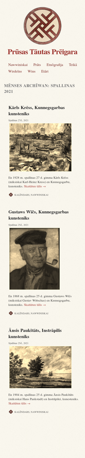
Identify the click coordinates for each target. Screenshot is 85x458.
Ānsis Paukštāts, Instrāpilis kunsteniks (35, 333)
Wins (31, 71)
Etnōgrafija (55, 64)
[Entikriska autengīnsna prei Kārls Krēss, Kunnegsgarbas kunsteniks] (44, 147)
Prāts (37, 64)
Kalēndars (22, 194)
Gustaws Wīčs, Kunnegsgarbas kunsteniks (38, 214)
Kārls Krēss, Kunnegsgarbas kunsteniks (36, 110)
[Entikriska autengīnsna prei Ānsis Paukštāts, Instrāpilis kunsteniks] (44, 367)
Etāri (44, 71)
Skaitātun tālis (35, 186)
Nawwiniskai (18, 64)
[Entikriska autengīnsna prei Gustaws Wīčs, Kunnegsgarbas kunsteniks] (44, 259)
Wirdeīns (15, 71)
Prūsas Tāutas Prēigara (42, 51)
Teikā (73, 64)
